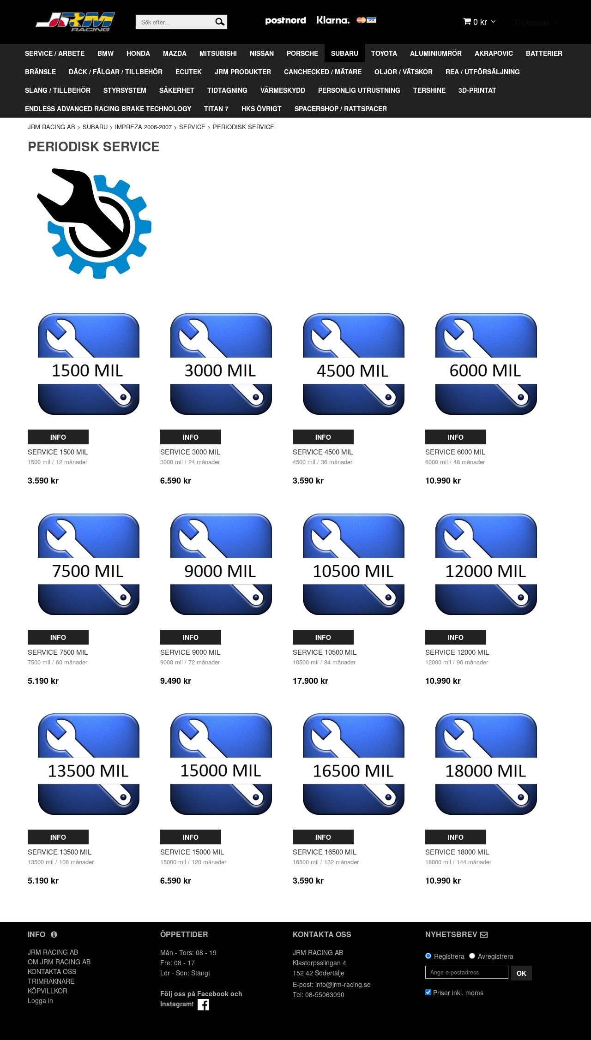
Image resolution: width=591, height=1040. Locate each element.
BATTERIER (544, 53)
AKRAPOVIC (494, 53)
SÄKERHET (176, 90)
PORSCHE (302, 53)
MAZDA (175, 53)
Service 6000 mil (455, 451)
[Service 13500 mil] (89, 764)
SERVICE (192, 126)
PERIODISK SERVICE (243, 126)
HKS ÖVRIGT (261, 108)
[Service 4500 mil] (354, 364)
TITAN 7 (216, 108)
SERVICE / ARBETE (54, 53)
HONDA (138, 53)
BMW (105, 53)
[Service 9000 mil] (221, 564)
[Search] (220, 20)
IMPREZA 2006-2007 (143, 126)
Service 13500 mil (59, 851)
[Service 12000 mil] (486, 564)
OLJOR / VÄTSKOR (403, 71)
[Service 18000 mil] (486, 764)
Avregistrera (495, 956)
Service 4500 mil (323, 451)
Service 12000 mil (457, 652)
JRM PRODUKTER (243, 71)
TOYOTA (384, 53)
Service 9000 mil (190, 652)
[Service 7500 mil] (89, 564)
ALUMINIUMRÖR (436, 53)
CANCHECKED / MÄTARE (323, 71)
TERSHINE (429, 90)
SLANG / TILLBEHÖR (57, 90)
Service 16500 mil (324, 851)
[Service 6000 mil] (486, 364)
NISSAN (262, 53)
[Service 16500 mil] (354, 764)
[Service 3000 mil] (221, 364)
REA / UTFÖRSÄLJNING (483, 71)
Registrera (449, 956)
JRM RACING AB (51, 126)
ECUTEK (188, 71)
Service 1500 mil (58, 451)
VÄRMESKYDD (282, 90)
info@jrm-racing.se (343, 984)
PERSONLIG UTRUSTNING (359, 90)
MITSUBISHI (218, 53)
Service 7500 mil (58, 652)
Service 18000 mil (457, 851)
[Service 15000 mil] (221, 764)
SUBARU (344, 53)
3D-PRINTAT (477, 90)
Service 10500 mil (324, 652)
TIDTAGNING (227, 90)
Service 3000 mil (190, 451)
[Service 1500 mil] (89, 364)
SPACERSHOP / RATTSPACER (341, 108)
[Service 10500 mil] (354, 564)
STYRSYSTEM (124, 90)
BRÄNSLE (40, 71)
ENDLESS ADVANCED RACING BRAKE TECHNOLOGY (108, 108)
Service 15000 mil (192, 851)
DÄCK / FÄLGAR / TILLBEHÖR (116, 71)
